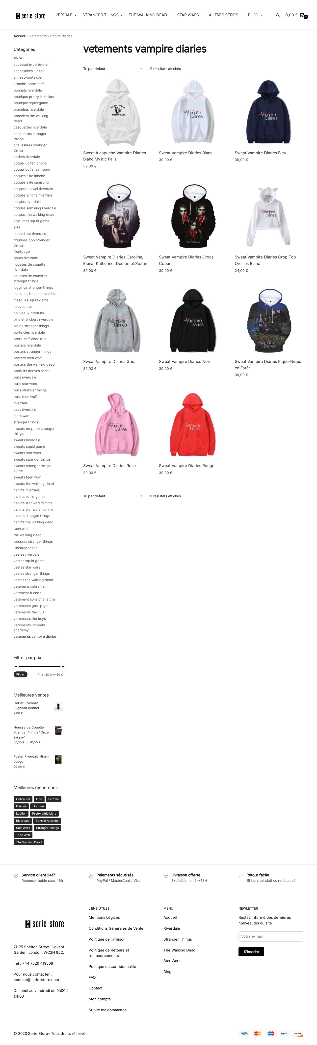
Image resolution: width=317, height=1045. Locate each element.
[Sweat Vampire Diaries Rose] (117, 425)
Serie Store (38, 1033)
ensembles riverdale (30, 233)
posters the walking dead (34, 364)
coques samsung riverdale (35, 208)
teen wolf (21, 528)
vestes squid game (29, 561)
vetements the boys (30, 618)
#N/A (18, 58)
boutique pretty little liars (34, 97)
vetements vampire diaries (35, 636)
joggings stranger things (33, 287)
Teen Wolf (23, 835)
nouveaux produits (29, 313)
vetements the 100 (29, 612)
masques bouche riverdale (35, 293)
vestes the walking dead (33, 580)
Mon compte (100, 999)
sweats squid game (29, 446)
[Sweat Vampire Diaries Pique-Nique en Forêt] (269, 320)
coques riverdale (27, 201)
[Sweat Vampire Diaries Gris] (117, 320)
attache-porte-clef (29, 84)
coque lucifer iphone (30, 163)
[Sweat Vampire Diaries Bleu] (269, 112)
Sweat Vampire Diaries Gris (108, 361)
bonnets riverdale (28, 90)
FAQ (92, 977)
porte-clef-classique (30, 339)
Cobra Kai (23, 799)
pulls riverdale (25, 377)
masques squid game (31, 300)
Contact (96, 988)
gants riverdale (26, 258)
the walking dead (28, 535)
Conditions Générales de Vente (116, 928)
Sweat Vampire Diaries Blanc (185, 152)
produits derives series (32, 371)
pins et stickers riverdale (33, 319)
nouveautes (23, 306)
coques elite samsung (31, 182)
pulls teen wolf (25, 396)
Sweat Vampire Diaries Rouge (186, 465)
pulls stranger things (30, 390)
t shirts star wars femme (33, 503)
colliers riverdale (27, 157)
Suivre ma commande (108, 1010)
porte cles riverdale (29, 332)
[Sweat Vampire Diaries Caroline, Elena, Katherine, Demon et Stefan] (117, 216)
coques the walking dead (34, 214)
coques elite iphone (29, 176)
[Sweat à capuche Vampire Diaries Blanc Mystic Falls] (117, 112)
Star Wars (23, 828)
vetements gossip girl (31, 605)
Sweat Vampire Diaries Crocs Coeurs (186, 260)
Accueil (20, 36)
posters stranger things (32, 351)
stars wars (22, 415)
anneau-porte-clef (28, 77)
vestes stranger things (32, 573)
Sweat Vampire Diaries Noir (184, 361)
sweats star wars (27, 453)
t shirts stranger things (32, 515)
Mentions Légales (104, 917)
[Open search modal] (280, 15)
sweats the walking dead (34, 483)
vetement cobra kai (29, 586)
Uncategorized (26, 548)
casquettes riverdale (30, 127)
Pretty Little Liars (44, 813)
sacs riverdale (25, 409)
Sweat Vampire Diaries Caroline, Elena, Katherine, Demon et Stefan (115, 260)
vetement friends (27, 593)
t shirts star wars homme (33, 509)
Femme (53, 799)
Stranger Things (47, 828)
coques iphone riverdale (33, 195)
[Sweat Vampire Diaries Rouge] (193, 425)
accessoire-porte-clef (31, 64)
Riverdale (22, 821)
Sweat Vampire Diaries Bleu (260, 152)
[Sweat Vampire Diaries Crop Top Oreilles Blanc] (269, 216)
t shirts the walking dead (33, 522)
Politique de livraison (107, 939)
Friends (21, 806)
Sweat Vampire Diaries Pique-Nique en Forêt (268, 364)
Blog (167, 971)
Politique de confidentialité (112, 966)
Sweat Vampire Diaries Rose (109, 465)
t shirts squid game (29, 496)
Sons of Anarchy (47, 821)
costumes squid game (31, 221)
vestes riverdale (26, 554)
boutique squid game (31, 103)
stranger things (26, 422)
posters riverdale (27, 345)
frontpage (22, 251)
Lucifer (21, 813)
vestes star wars (27, 567)
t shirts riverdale (27, 490)
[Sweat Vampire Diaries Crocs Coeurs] (193, 216)
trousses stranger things (33, 541)
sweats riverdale (27, 440)
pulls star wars (25, 383)
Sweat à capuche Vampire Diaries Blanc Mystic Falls (114, 156)
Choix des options (117, 176)
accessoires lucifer (29, 71)
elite (17, 227)
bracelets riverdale (29, 109)
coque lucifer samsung (32, 169)
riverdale (21, 403)
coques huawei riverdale (33, 189)
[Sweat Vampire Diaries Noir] (193, 320)
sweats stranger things (32, 459)
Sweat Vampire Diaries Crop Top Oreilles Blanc (265, 260)
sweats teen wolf (27, 477)
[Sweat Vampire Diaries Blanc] (193, 112)
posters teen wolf (28, 358)
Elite (39, 799)
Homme (38, 806)
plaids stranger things (31, 326)
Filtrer (20, 674)
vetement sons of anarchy (35, 599)
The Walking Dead (29, 842)
